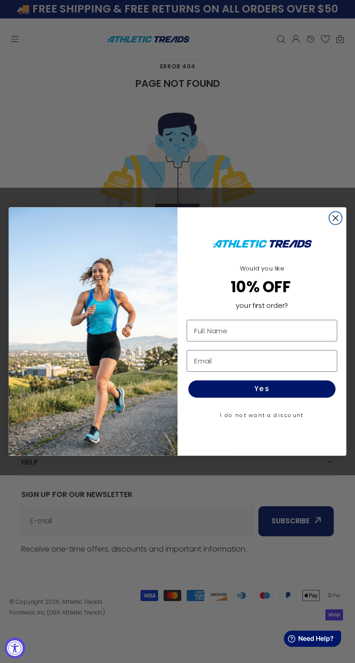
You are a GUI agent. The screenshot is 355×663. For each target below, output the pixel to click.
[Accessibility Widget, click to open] (15, 648)
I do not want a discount (262, 415)
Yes (261, 389)
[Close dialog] (335, 218)
